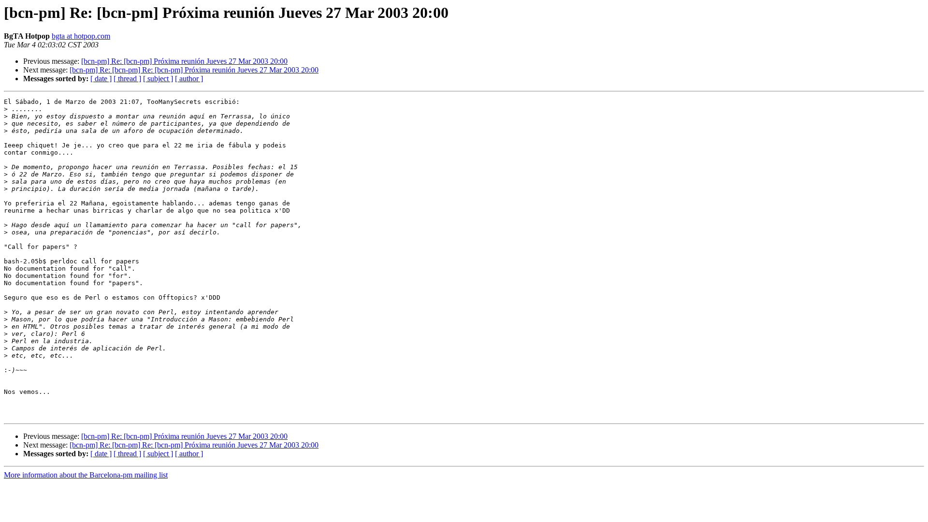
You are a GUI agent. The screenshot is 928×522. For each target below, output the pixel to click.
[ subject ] (158, 78)
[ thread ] (127, 78)
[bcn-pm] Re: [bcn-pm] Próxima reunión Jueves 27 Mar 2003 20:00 (184, 61)
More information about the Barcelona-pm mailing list (86, 475)
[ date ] (101, 78)
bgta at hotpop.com (81, 36)
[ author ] (189, 78)
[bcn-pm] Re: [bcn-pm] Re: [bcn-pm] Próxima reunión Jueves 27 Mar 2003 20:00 (194, 70)
